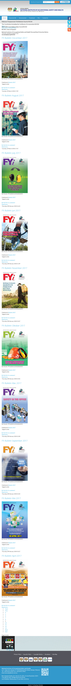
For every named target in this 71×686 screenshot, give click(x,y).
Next (6, 630)
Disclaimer (47, 654)
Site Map (54, 654)
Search (57, 2)
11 (6, 624)
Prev (6, 610)
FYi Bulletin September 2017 (15, 440)
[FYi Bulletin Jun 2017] (15, 232)
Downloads (32, 18)
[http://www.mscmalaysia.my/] (31, 659)
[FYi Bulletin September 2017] (15, 462)
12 (6, 626)
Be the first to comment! (8, 87)
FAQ (38, 18)
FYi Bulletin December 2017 (14, 37)
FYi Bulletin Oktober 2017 (13, 325)
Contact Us (45, 18)
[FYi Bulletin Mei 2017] (15, 519)
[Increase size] (7, 648)
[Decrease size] (12, 648)
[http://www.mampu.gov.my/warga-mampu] (50, 659)
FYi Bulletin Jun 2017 (11, 210)
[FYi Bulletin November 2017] (15, 289)
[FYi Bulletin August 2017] (15, 117)
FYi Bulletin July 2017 (11, 152)
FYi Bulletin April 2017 (12, 555)
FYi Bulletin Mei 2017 (11, 498)
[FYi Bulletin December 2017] (15, 59)
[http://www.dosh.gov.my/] (40, 659)
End (6, 631)
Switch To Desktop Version (35, 685)
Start (6, 609)
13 (6, 628)
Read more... (5, 89)
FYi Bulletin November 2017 (14, 268)
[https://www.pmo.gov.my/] (26, 659)
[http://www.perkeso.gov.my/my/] (45, 659)
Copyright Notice (38, 654)
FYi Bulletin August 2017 (13, 95)
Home (4, 18)
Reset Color (9, 642)
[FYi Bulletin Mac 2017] (15, 404)
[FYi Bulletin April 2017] (15, 577)
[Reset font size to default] (10, 648)
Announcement (22, 18)
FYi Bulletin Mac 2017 (11, 383)
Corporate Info (12, 18)
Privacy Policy (17, 654)
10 (6, 623)
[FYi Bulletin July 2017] (15, 174)
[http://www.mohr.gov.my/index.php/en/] (36, 659)
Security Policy (27, 654)
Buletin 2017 (12, 82)
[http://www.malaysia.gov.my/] (21, 659)
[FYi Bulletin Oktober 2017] (15, 347)
